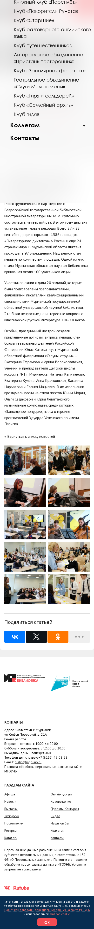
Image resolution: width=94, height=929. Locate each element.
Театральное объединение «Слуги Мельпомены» (46, 83)
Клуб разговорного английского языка (52, 32)
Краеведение (61, 801)
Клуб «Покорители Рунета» (46, 11)
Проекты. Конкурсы (65, 809)
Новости (10, 801)
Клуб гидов (26, 114)
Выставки (11, 809)
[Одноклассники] (57, 637)
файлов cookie (60, 914)
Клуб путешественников (43, 45)
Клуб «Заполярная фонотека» (50, 70)
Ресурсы (10, 830)
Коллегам (25, 125)
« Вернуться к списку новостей (29, 436)
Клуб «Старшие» (34, 20)
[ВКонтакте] (14, 637)
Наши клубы (60, 823)
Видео (55, 816)
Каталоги (10, 838)
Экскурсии (11, 816)
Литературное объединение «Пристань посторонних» (48, 58)
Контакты (25, 138)
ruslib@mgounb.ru (28, 762)
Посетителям (13, 823)
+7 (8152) (53, 757)
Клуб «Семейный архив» (43, 105)
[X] (36, 637)
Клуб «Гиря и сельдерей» (44, 95)
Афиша (9, 794)
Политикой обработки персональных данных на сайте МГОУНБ (47, 910)
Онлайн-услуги (61, 794)
